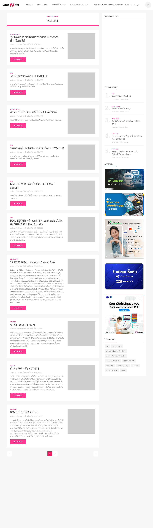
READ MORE (18, 59)
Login (137, 5)
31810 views (124, 142)
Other (12, 365)
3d (107, 346)
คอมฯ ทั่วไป (13, 259)
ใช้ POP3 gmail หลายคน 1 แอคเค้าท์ (32, 262)
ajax (123, 370)
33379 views (124, 112)
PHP (11, 73)
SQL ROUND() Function (121, 96)
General (13, 322)
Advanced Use (111, 370)
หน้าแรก (29, 5)
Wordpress (14, 34)
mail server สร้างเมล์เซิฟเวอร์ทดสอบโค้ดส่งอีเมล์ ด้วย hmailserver (36, 222)
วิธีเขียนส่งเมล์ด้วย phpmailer (29, 76)
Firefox (115, 149)
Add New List (129, 361)
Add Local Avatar (112, 361)
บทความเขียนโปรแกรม (79, 5)
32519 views (124, 127)
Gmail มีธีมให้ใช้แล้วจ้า (24, 412)
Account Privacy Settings (115, 351)
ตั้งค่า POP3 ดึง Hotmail (25, 368)
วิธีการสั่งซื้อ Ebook (59, 5)
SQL (113, 93)
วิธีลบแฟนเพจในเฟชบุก (121, 108)
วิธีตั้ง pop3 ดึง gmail (23, 325)
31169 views (124, 157)
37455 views (124, 99)
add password (123, 365)
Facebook (116, 106)
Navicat (115, 134)
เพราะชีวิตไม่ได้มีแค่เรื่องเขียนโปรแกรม (108, 5)
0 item (128, 5)
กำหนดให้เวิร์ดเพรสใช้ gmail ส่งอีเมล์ (33, 112)
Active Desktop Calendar (115, 356)
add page (109, 365)
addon (135, 365)
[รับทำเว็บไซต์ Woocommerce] (124, 314)
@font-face (117, 346)
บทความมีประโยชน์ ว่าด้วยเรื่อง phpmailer (37, 148)
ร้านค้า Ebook (42, 5)
